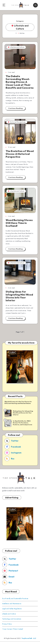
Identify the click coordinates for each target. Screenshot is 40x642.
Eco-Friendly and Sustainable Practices (15, 598)
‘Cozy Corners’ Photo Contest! (12, 629)
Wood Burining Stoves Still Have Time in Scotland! (19, 223)
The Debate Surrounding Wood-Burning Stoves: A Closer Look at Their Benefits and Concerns (20, 82)
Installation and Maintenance (11, 603)
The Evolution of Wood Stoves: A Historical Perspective (20, 154)
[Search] (35, 5)
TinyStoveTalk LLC (28, 638)
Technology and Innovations (11, 619)
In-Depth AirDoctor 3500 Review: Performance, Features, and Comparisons (22, 422)
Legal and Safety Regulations (12, 609)
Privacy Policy (7, 624)
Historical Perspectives (18, 122)
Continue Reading (15, 108)
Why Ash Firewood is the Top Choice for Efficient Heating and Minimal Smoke (18, 402)
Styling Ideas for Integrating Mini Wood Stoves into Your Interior (19, 296)
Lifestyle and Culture (17, 47)
